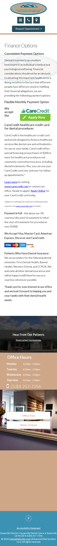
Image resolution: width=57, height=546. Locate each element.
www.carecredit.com (16, 186)
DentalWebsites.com (20, 538)
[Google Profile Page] (28, 518)
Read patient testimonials (28, 340)
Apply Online (38, 190)
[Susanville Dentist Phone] (28, 20)
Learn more (11, 182)
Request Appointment (28, 28)
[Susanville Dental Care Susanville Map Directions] (36, 20)
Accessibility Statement (28, 528)
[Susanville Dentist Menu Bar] (20, 20)
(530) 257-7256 (25, 386)
